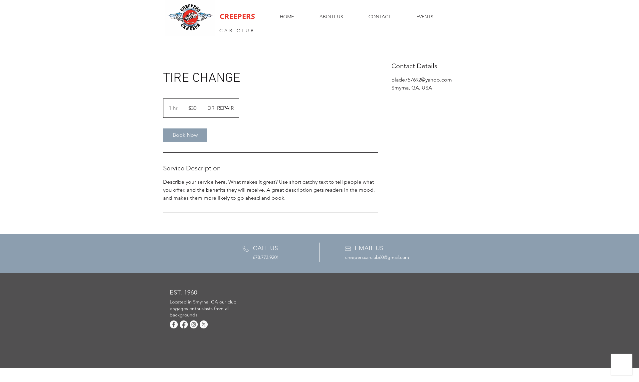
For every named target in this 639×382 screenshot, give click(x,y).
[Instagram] (194, 324)
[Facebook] (174, 324)
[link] (185, 135)
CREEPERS (237, 16)
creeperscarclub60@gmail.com (377, 257)
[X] (204, 324)
